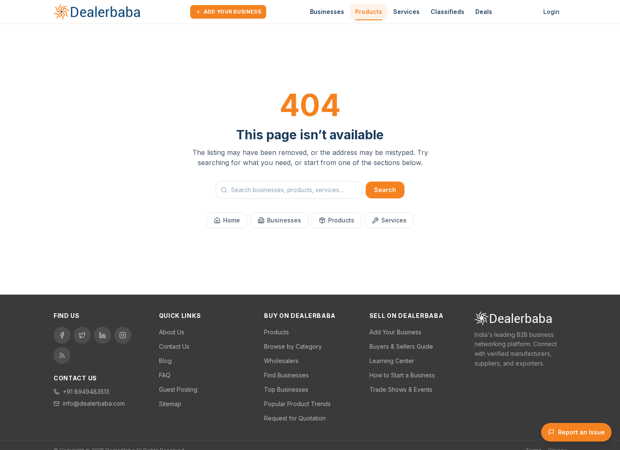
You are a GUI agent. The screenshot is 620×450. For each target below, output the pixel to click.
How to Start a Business (402, 375)
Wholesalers (281, 360)
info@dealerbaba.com (94, 403)
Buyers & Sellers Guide (401, 346)
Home (231, 220)
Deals (483, 11)
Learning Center (391, 360)
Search (385, 189)
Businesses (327, 11)
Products (368, 11)
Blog (165, 360)
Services (406, 11)
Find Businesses (286, 375)
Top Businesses (286, 389)
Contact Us (174, 346)
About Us (171, 332)
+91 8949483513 (86, 391)
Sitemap (170, 403)
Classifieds (447, 11)
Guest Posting (178, 389)
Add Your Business (232, 11)
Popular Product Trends (297, 403)
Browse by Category (293, 346)
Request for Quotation (295, 418)
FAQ (164, 375)
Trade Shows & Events (400, 389)
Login (551, 11)
